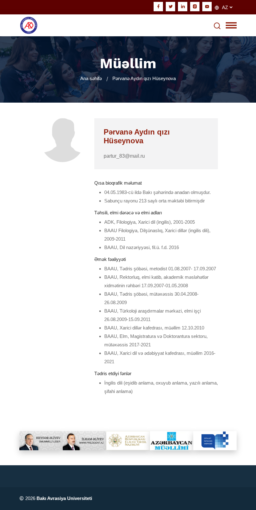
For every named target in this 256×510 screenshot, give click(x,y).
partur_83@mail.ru (124, 156)
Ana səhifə (91, 78)
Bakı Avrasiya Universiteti (64, 498)
